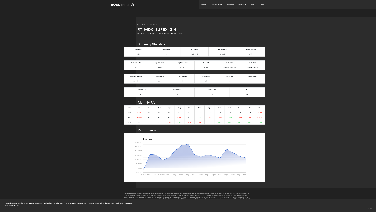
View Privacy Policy (12, 205)
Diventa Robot (217, 4)
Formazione (230, 4)
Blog (252, 4)
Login (262, 4)
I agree (369, 208)
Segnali (203, 4)
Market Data (242, 4)
